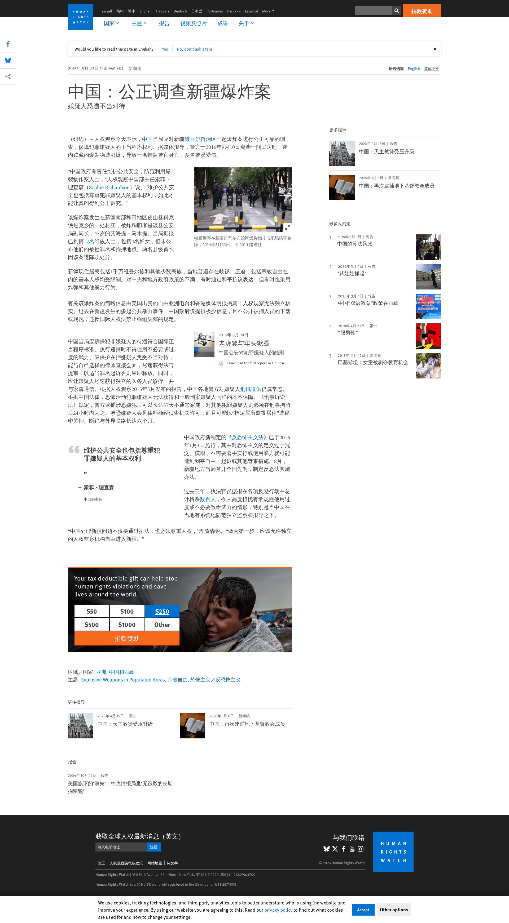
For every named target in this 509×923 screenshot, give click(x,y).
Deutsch (180, 11)
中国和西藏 (121, 671)
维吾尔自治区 (200, 139)
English (146, 11)
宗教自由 (178, 679)
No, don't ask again (194, 49)
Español (251, 11)
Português (215, 11)
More (270, 11)
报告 (164, 23)
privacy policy (278, 909)
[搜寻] (396, 10)
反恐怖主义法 (248, 437)
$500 (92, 624)
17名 (89, 241)
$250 (162, 611)
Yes (165, 49)
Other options (394, 909)
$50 (91, 611)
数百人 (208, 499)
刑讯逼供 (250, 389)
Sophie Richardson (109, 187)
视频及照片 (193, 23)
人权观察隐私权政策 (126, 863)
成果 (222, 23)
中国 (147, 139)
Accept (363, 910)
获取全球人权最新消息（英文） (140, 836)
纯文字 (172, 863)
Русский (234, 11)
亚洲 (101, 671)
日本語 (196, 11)
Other (162, 624)
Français (162, 11)
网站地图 (154, 863)
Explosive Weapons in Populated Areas (123, 679)
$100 (127, 611)
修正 (101, 863)
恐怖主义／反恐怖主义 (215, 679)
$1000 (127, 624)
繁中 (131, 11)
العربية (107, 11)
